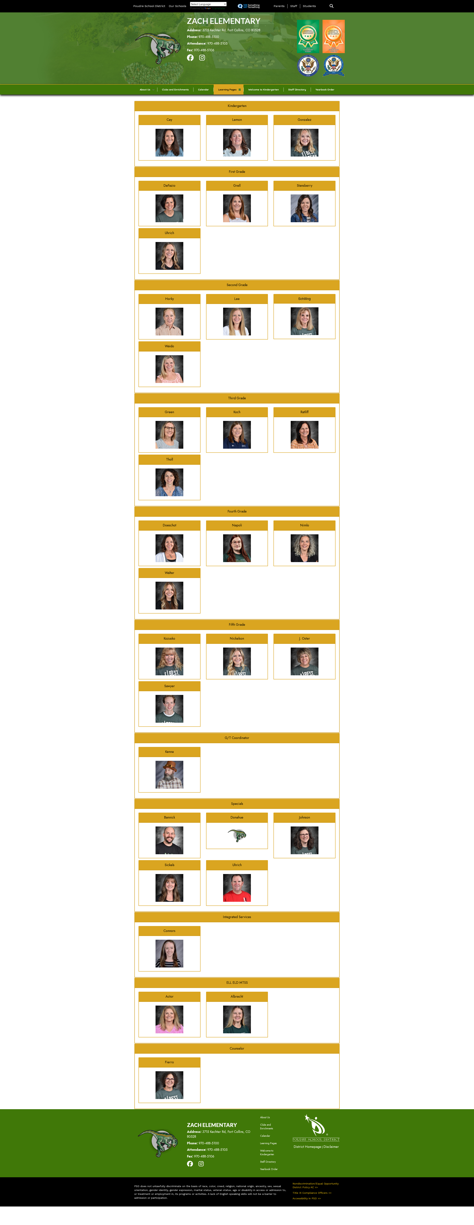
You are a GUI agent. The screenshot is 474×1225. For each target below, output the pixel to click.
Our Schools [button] (177, 6)
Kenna (169, 751)
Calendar (203, 89)
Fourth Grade (237, 511)
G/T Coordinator (237, 737)
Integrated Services (237, 917)
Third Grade (237, 398)
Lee (237, 298)
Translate (218, 8)
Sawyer (169, 686)
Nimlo (304, 525)
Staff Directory (297, 89)
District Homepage (307, 1146)
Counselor (237, 1048)
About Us (145, 89)
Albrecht (237, 996)
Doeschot (169, 525)
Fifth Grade (237, 624)
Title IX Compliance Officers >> (312, 1192)
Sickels (169, 865)
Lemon (237, 119)
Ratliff (304, 412)
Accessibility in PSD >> (307, 1198)
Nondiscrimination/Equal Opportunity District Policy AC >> (316, 1185)
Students (309, 6)
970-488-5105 (217, 43)
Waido (169, 346)
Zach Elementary (223, 21)
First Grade (237, 171)
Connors (169, 930)
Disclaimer (331, 1146)
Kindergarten (237, 105)
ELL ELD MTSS (237, 982)
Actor (169, 996)
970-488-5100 (209, 36)
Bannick (169, 817)
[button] (331, 6)
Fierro (169, 1062)
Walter (169, 572)
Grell (237, 185)
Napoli (237, 525)
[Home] (158, 48)
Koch (236, 412)
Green (169, 412)
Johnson (304, 817)
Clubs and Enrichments (175, 89)
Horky (169, 298)
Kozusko (169, 638)
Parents (279, 6)
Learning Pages (227, 89)
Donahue (237, 817)
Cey (169, 119)
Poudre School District (149, 6)
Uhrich (169, 233)
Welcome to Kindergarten (263, 89)
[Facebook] (190, 59)
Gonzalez (304, 119)
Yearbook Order (325, 89)
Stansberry (304, 185)
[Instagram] (202, 59)
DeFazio (169, 185)
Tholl (169, 459)
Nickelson (237, 638)
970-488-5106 (204, 50)
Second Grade (237, 285)
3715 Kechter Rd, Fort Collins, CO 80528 (231, 30)
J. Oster (304, 638)
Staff (293, 6)
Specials (237, 803)
